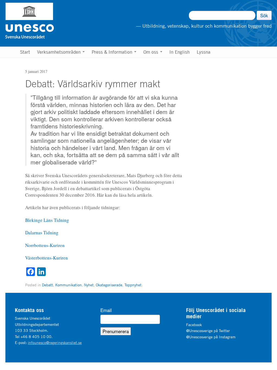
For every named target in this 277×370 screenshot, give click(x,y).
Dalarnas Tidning (41, 232)
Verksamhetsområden (59, 52)
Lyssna (203, 52)
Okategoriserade (109, 285)
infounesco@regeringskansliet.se (55, 342)
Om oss (151, 52)
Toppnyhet (132, 285)
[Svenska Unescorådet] (57, 20)
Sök (264, 15)
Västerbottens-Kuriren (46, 258)
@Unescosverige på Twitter (208, 330)
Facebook (194, 324)
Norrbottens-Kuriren (45, 245)
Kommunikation (68, 285)
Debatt (47, 285)
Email (106, 310)
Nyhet (89, 285)
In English (179, 52)
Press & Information (113, 52)
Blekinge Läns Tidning (47, 220)
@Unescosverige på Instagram (211, 337)
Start (25, 52)
